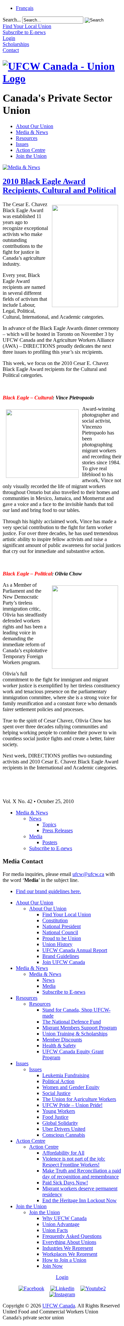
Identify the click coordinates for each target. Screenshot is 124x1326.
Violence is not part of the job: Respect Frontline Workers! (73, 1161)
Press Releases (57, 830)
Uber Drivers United (63, 1129)
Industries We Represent (67, 1248)
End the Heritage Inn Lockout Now (79, 1200)
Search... (12, 20)
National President (61, 926)
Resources (26, 138)
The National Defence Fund (71, 1022)
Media (35, 836)
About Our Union (34, 126)
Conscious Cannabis (63, 1135)
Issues (22, 144)
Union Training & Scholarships (74, 1033)
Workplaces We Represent (69, 1254)
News (35, 818)
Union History (57, 944)
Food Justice (55, 1117)
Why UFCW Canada (64, 1218)
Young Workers (58, 1111)
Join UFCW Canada (63, 962)
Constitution (55, 920)
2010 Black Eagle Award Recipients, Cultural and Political (59, 186)
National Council (60, 932)
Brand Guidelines (60, 956)
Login (62, 1277)
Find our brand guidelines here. (48, 891)
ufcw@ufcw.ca (88, 874)
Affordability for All (63, 1153)
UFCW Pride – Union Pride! (72, 1105)
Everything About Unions (69, 1242)
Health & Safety (59, 1045)
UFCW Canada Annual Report (74, 950)
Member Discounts (62, 1039)
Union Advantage (60, 1224)
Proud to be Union (61, 938)
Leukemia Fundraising (65, 1075)
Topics (49, 824)
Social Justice (56, 1093)
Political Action (58, 1081)
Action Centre (30, 150)
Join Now (52, 1266)
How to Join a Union (64, 1260)
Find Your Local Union (66, 914)
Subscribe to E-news (50, 848)
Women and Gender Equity (71, 1087)
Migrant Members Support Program (79, 1027)
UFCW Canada (58, 1305)
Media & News (32, 132)
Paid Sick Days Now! (65, 1182)
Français (24, 8)
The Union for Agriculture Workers (79, 1099)
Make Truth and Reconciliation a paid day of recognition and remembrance (81, 1173)
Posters (49, 842)
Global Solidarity (60, 1123)
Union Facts (55, 1230)
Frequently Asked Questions (72, 1236)
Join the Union (31, 156)
